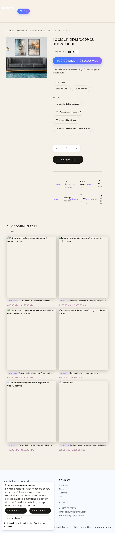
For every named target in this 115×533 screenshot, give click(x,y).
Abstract (22, 30)
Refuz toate (13, 510)
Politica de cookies (81, 527)
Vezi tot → (12, 231)
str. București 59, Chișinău (72, 515)
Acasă (10, 30)
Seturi (62, 496)
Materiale (58, 97)
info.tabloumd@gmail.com (72, 511)
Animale (63, 492)
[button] (42, 42)
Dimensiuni (59, 82)
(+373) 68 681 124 (68, 508)
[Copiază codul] (77, 52)
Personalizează (14, 518)
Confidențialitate (59, 527)
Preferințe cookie (103, 527)
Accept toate (38, 510)
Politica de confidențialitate (18, 523)
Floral (61, 489)
